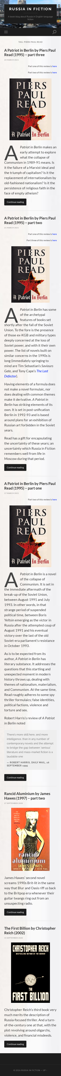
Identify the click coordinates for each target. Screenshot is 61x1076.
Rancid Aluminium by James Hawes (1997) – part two (27, 795)
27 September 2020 (13, 803)
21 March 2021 (11, 228)
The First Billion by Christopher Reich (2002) (30, 930)
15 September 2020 (13, 938)
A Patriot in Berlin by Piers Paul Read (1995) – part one (30, 485)
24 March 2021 (11, 60)
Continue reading (15, 202)
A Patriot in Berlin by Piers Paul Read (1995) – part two (30, 220)
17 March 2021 (11, 493)
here (54, 66)
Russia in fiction (30, 9)
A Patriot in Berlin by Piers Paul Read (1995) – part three (30, 52)
